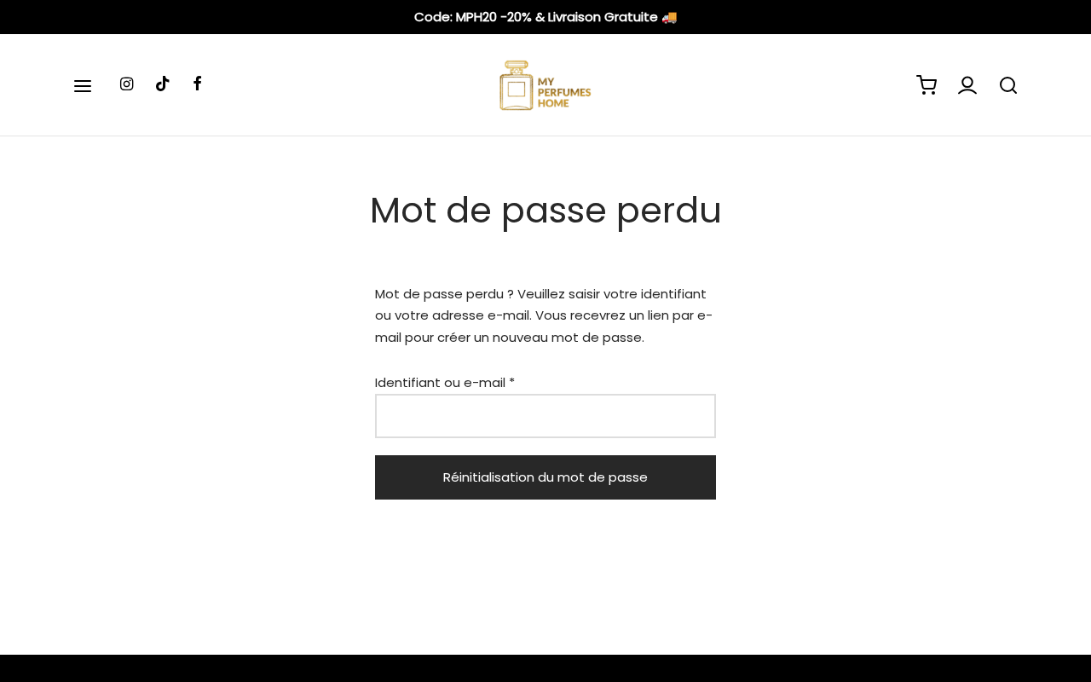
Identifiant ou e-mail (445, 382)
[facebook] (197, 84)
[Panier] (926, 85)
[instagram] (126, 84)
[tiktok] (162, 84)
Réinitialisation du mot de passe (545, 477)
